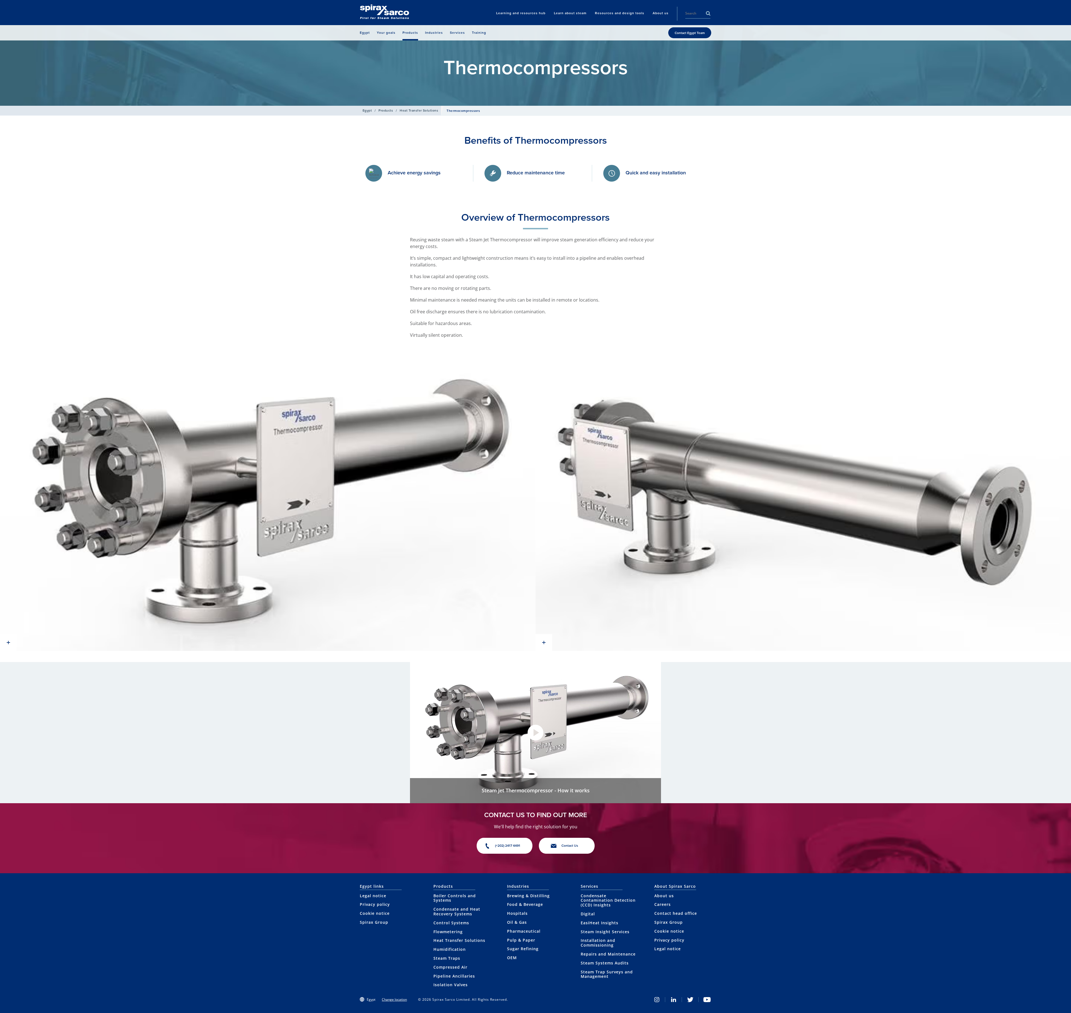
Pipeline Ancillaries (454, 976)
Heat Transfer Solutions (419, 110)
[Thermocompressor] (268, 500)
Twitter (690, 999)
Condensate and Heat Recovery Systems (456, 911)
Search (708, 13)
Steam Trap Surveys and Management (607, 974)
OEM (512, 957)
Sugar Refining (523, 948)
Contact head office (675, 913)
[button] (535, 732)
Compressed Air (450, 967)
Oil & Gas (517, 922)
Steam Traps (446, 958)
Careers (662, 904)
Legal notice (373, 895)
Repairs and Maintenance (608, 954)
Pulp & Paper (521, 940)
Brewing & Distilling (528, 895)
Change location (394, 999)
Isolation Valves (450, 984)
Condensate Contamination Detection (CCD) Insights (608, 900)
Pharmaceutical (524, 931)
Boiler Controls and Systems (454, 898)
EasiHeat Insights (599, 922)
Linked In (673, 999)
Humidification (449, 949)
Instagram (657, 999)
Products (385, 110)
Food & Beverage (525, 904)
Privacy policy (375, 904)
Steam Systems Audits (605, 963)
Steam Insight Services (605, 931)
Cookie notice (375, 913)
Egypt (367, 110)
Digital (588, 913)
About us (664, 895)
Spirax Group (374, 922)
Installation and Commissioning (598, 943)
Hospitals (517, 913)
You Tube (707, 999)
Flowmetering (448, 931)
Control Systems (451, 922)
